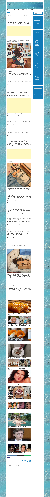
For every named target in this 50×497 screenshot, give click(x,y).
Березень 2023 (37, 50)
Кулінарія (18, 9)
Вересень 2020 (37, 73)
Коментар (8, 469)
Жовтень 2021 (37, 61)
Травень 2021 (37, 66)
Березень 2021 (37, 68)
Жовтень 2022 (37, 52)
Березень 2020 (37, 79)
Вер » (39, 97)
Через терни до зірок (15, 5)
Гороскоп (22, 9)
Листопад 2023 (37, 43)
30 (41, 94)
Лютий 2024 (36, 40)
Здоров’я (15, 9)
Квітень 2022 (36, 57)
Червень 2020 (36, 76)
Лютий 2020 (36, 80)
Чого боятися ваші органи (38, 18)
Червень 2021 (36, 65)
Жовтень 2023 (37, 44)
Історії (32, 9)
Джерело (8, 297)
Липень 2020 (36, 75)
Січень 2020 (36, 81)
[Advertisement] (19, 31)
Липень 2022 (36, 54)
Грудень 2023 (37, 42)
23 (41, 93)
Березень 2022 (37, 58)
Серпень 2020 (37, 74)
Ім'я (8, 477)
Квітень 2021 (36, 67)
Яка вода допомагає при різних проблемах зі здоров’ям (37, 26)
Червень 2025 (36, 33)
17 (34, 93)
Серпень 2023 (37, 46)
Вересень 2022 (37, 53)
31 (34, 95)
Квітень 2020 (36, 78)
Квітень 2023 (36, 49)
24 (34, 94)
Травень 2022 (37, 56)
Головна (8, 9)
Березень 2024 (37, 39)
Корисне (29, 9)
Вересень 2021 (37, 62)
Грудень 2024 (37, 34)
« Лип (37, 97)
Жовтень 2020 (37, 72)
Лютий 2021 (36, 69)
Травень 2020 (37, 77)
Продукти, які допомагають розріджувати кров (37, 24)
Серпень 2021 (37, 63)
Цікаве (12, 9)
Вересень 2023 (37, 45)
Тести (26, 9)
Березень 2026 (37, 32)
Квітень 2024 (36, 38)
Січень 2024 (36, 41)
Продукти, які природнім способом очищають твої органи (38, 22)
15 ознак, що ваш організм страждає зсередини (38, 20)
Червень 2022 (36, 55)
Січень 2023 (36, 51)
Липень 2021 (36, 64)
